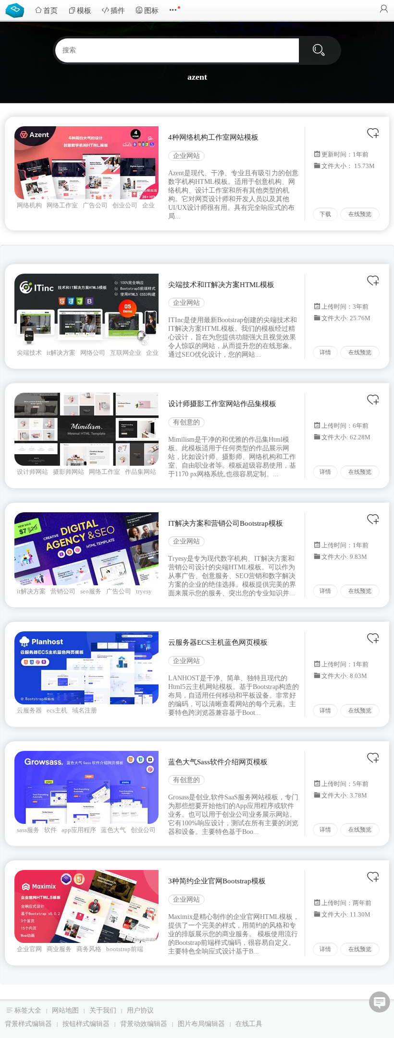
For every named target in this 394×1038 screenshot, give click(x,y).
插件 (118, 10)
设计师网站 (32, 471)
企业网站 (186, 155)
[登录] (384, 9)
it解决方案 (61, 352)
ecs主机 (57, 710)
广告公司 (95, 205)
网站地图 (65, 1010)
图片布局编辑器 (201, 1023)
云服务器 (29, 710)
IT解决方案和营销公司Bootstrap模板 (225, 523)
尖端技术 (29, 352)
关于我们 (102, 1010)
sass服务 (28, 829)
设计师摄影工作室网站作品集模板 (222, 404)
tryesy (144, 591)
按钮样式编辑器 (86, 1023)
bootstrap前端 (124, 949)
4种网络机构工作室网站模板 (213, 137)
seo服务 (90, 591)
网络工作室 (62, 205)
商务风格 (88, 949)
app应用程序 (79, 829)
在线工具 (248, 1023)
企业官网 (29, 949)
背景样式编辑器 (28, 1023)
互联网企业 (125, 352)
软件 (50, 829)
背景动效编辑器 (143, 1023)
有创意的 (186, 422)
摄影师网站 (68, 471)
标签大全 (27, 1010)
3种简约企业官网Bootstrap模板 (217, 881)
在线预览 (359, 214)
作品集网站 (140, 471)
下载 (325, 214)
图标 (151, 10)
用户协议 (140, 1010)
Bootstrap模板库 (17, 9)
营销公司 (62, 591)
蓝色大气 (113, 829)
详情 (325, 352)
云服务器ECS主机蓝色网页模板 (218, 642)
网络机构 (29, 205)
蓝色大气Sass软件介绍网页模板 (218, 762)
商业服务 (59, 949)
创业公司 (124, 205)
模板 (84, 10)
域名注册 (84, 710)
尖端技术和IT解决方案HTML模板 (221, 285)
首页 (50, 10)
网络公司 (92, 352)
